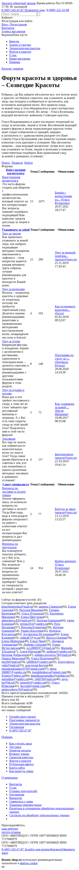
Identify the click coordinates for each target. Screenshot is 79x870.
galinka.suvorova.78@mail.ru (53, 655)
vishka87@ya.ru (30, 637)
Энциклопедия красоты (24, 48)
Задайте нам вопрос (37, 849)
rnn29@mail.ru (11, 661)
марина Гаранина (50, 606)
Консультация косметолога (16, 171)
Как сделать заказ (20, 743)
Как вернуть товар (21, 771)
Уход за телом (11, 341)
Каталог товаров (12, 68)
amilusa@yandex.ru (59, 651)
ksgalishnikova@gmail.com (49, 672)
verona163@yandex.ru (34, 623)
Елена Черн (37, 641)
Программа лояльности (24, 720)
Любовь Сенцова (34, 644)
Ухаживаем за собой (16, 229)
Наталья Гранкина (48, 620)
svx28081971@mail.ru (40, 648)
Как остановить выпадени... (65, 310)
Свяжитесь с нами (21, 801)
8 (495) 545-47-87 (20, 730)
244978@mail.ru (45, 679)
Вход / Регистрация (14, 24)
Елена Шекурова (32, 617)
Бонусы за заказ (66, 510)
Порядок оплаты (20, 750)
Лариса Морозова (13, 658)
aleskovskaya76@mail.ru (17, 689)
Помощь (14, 62)
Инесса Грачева (56, 637)
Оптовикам (16, 727)
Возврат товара (19, 753)
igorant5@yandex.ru (32, 682)
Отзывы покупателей (23, 791)
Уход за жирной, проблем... (66, 256)
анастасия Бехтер (36, 665)
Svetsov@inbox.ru (13, 675)
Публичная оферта (21, 764)
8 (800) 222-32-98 (58, 10)
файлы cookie (29, 863)
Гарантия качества (21, 757)
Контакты (15, 784)
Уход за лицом (11, 233)
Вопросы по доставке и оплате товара (14, 492)
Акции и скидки (20, 44)
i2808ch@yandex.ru (38, 661)
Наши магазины (19, 58)
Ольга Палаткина (42, 658)
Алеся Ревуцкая (30, 651)
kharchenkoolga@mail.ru (17, 606)
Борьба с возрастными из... (63, 198)
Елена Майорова (12, 641)
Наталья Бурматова (33, 627)
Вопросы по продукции (10, 545)
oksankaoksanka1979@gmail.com (22, 668)
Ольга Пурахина (32, 613)
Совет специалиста (15, 484)
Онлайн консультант (22, 716)
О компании (10, 777)
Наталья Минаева (30, 610)
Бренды (14, 41)
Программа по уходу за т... (64, 360)
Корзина (55, 849)
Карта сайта (17, 767)
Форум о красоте (20, 51)
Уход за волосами (13, 289)
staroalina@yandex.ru (15, 679)
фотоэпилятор (66, 456)
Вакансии (15, 798)
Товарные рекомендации (25, 805)
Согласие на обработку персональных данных (39, 815)
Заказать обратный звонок (19, 3)
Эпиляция (8, 438)
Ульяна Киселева (32, 630)
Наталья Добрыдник (15, 655)
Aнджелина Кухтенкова (38, 634)
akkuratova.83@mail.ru (16, 620)
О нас (13, 55)
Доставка (15, 747)
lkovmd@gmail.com (32, 686)
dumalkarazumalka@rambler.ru (50, 675)
